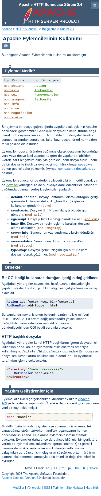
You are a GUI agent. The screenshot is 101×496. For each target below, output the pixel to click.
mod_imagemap (15, 99)
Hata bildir (92, 487)
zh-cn (94, 468)
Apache (7, 29)
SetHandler (44, 99)
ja (69, 468)
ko (77, 468)
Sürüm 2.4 (67, 29)
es (55, 468)
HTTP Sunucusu (27, 29)
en (47, 468)
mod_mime (11, 108)
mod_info (11, 104)
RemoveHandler (47, 95)
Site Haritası (74, 487)
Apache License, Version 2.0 (21, 477)
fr (63, 468)
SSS (47, 487)
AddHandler (44, 90)
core (46, 206)
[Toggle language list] (6, 46)
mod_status (13, 117)
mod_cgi (10, 95)
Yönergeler (34, 487)
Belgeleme (49, 29)
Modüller (18, 487)
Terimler (58, 487)
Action (40, 86)
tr (84, 468)
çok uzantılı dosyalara (74, 168)
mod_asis (11, 90)
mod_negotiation (18, 113)
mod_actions (14, 86)
